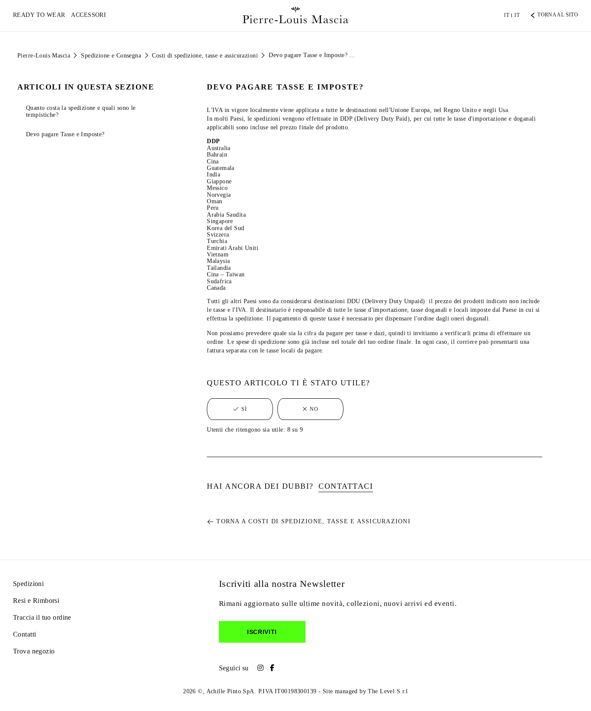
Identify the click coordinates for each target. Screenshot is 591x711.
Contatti (24, 634)
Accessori (88, 15)
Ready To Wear (39, 15)
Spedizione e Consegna (111, 55)
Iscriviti (262, 631)
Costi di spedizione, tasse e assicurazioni (205, 55)
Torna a (313, 521)
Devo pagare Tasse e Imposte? (65, 134)
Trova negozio (34, 651)
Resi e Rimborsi (36, 600)
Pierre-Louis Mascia (43, 55)
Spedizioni (28, 583)
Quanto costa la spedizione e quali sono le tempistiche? (81, 111)
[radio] (240, 409)
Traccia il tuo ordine (42, 617)
